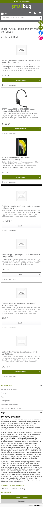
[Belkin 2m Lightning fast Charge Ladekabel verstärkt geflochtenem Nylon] (21, 196)
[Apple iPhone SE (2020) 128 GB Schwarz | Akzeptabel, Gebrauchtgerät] (21, 147)
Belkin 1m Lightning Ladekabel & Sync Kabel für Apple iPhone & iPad (19, 304)
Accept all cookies (22, 497)
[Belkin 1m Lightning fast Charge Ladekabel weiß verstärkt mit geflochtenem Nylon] (21, 341)
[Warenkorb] (40, 13)
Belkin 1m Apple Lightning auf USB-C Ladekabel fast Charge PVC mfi (21, 256)
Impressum (4, 485)
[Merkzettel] (30, 13)
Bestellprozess (5, 401)
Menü (7, 13)
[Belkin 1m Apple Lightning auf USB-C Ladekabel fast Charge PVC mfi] (21, 244)
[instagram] (40, 37)
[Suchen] (40, 18)
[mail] (40, 27)
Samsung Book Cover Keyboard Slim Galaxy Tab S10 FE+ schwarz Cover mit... (21, 62)
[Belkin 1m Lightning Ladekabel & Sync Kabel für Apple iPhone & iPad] (21, 293)
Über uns (4, 393)
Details (20, 226)
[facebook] (40, 32)
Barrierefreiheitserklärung (9, 389)
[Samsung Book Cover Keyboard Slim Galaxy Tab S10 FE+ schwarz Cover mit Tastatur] (21, 50)
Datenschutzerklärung (17, 485)
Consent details (6, 492)
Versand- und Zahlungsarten (10, 404)
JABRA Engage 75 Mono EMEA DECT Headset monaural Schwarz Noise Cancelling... (18, 110)
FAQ (2, 397)
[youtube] (40, 22)
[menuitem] (5, 14)
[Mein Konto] (35, 13)
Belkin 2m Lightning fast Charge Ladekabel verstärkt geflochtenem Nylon (21, 207)
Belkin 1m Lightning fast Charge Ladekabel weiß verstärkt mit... (19, 353)
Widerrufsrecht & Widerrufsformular (12, 408)
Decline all (21, 501)
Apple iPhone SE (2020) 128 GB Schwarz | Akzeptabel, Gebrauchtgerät (17, 159)
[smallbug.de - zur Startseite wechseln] (21, 7)
